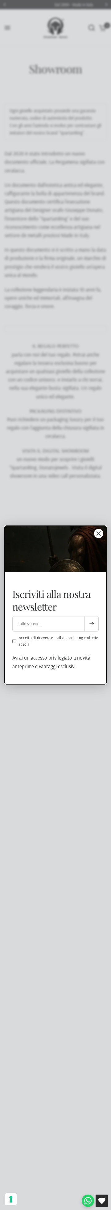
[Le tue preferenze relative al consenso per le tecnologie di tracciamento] (11, 1199)
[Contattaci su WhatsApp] (88, 1201)
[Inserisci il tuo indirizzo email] (91, 623)
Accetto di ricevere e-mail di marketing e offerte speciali (58, 641)
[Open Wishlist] (102, 1201)
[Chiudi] (98, 533)
